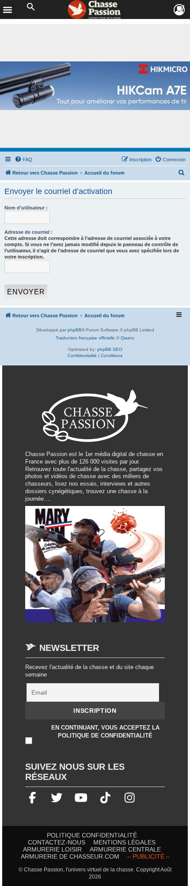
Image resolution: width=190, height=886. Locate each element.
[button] (31, 7)
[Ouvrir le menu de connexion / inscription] (180, 9)
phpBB (75, 329)
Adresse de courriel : (28, 232)
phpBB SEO (109, 349)
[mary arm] (95, 568)
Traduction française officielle (85, 337)
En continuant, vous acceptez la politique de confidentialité (105, 731)
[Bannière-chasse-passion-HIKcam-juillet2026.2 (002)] (95, 85)
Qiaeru (127, 337)
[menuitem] (23, 159)
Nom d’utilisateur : (26, 207)
